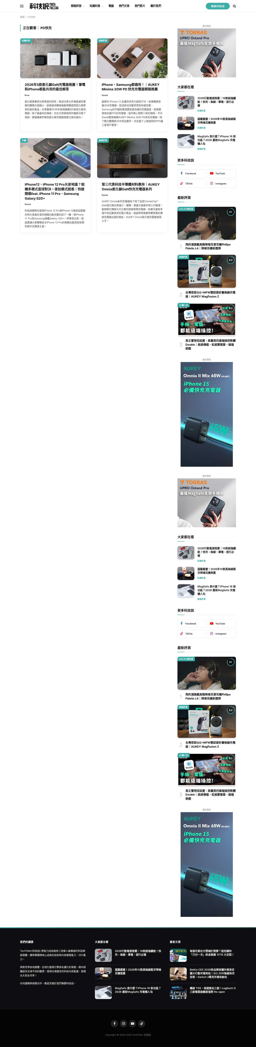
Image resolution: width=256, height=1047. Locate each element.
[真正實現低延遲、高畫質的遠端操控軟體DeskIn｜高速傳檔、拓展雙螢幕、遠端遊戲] (206, 319)
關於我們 (155, 6)
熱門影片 (140, 6)
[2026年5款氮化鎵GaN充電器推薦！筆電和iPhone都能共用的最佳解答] (55, 58)
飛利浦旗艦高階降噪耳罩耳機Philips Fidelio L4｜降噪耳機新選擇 (208, 246)
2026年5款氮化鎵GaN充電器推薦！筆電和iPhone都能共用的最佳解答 (55, 87)
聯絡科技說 (217, 6)
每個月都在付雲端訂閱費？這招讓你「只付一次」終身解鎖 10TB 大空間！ (212, 952)
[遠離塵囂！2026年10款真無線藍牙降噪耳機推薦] (185, 123)
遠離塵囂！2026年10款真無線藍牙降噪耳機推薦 (216, 120)
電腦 (111, 6)
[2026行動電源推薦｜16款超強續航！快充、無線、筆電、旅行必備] (185, 102)
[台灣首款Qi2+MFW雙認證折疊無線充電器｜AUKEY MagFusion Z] (206, 271)
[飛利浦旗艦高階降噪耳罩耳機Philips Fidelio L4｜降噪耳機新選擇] (206, 223)
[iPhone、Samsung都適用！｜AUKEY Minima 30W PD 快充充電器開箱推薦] (132, 58)
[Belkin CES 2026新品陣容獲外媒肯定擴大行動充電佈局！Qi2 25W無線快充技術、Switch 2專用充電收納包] (178, 974)
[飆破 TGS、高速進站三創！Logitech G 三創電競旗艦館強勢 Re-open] (178, 992)
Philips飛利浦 (186, 209)
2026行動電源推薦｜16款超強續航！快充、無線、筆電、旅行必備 (216, 101)
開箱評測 (76, 6)
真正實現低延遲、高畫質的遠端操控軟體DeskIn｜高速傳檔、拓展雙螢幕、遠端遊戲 (210, 344)
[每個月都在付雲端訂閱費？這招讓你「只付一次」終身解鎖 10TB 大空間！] (178, 955)
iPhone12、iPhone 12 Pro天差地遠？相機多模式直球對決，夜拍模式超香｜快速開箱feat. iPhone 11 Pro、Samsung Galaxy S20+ (54, 191)
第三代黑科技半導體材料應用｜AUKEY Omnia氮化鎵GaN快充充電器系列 (131, 186)
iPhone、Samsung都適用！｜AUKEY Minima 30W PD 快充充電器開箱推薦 (131, 87)
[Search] (234, 6)
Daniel (105, 95)
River (27, 95)
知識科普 (95, 6)
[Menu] (22, 6)
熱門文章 (124, 6)
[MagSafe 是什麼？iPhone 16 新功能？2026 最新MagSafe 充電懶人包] (185, 140)
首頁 (22, 17)
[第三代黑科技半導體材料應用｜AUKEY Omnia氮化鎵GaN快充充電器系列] (132, 158)
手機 (24, 140)
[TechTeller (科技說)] (44, 6)
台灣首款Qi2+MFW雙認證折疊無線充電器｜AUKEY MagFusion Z (210, 294)
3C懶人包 (183, 305)
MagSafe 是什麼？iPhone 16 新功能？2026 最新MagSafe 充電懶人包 (216, 140)
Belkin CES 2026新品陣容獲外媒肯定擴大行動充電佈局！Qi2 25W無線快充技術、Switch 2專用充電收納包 (212, 973)
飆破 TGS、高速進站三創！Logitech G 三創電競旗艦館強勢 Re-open (213, 989)
